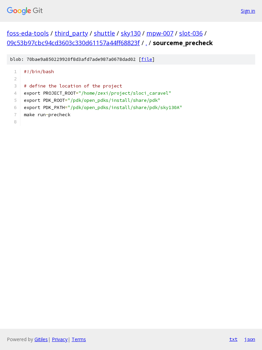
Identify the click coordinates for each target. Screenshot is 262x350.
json (249, 339)
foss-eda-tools (28, 33)
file (146, 59)
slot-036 (191, 33)
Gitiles (41, 339)
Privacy (60, 339)
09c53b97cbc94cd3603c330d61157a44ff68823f (73, 43)
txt (233, 339)
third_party (71, 33)
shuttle (104, 33)
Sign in (248, 11)
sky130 (131, 33)
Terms (79, 339)
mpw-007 (159, 33)
